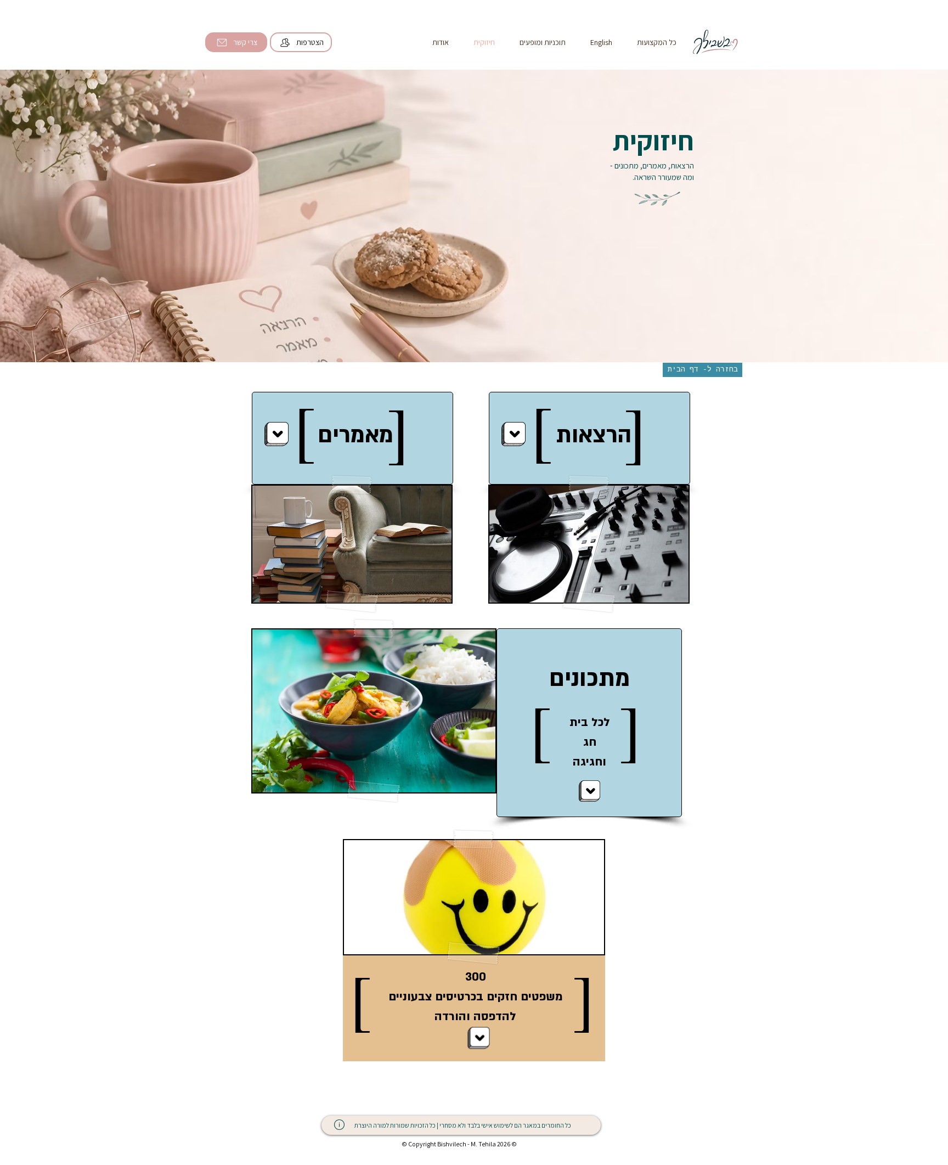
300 (475, 977)
